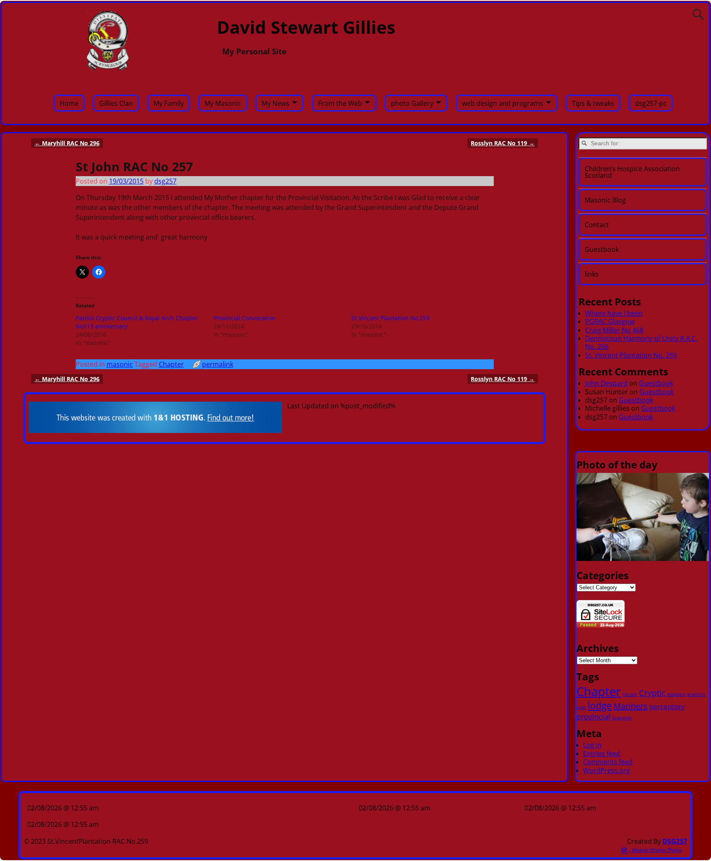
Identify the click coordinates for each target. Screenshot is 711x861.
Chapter (171, 364)
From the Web (340, 103)
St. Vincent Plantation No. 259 (631, 355)
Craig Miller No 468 (614, 330)
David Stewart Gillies (306, 27)
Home (69, 103)
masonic (120, 364)
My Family (168, 103)
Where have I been (614, 313)
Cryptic (652, 692)
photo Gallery (412, 103)
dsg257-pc (651, 103)
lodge (600, 705)
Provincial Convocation (245, 318)
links (592, 274)
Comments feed (607, 761)
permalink (217, 364)
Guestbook (602, 249)
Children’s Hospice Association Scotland (632, 172)
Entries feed (601, 753)
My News (275, 103)
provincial (593, 716)
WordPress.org (606, 770)
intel (581, 707)
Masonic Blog (605, 200)
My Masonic (222, 103)
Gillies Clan (116, 103)
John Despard (606, 383)
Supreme (622, 718)
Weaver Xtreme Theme (657, 850)
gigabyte (676, 694)
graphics (696, 694)
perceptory (667, 706)
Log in (592, 744)
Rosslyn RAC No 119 (502, 143)
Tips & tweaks (593, 103)
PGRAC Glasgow (609, 321)
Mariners (630, 706)
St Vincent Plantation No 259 (390, 318)
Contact (597, 224)
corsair (630, 694)
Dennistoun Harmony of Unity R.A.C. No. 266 (641, 342)
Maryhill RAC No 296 (67, 143)
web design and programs (502, 103)
